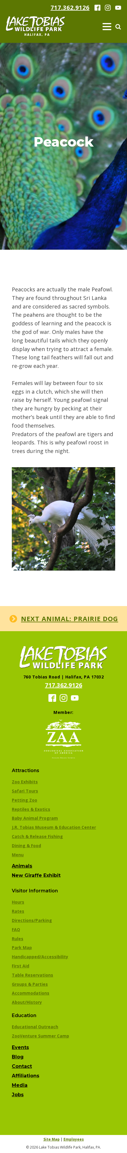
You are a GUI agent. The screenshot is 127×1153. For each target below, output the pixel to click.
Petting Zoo (24, 800)
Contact (22, 1066)
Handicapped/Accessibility (40, 956)
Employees (74, 1139)
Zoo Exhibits (25, 782)
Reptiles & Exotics (31, 809)
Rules (17, 938)
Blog (18, 1057)
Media (19, 1085)
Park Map (22, 947)
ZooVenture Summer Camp (40, 1036)
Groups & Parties (30, 984)
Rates (18, 911)
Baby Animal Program (35, 818)
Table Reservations (32, 975)
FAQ (16, 929)
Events (20, 1047)
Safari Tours (25, 791)
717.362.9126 (70, 8)
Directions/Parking (32, 920)
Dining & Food (26, 845)
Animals (22, 866)
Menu (18, 855)
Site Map (51, 1139)
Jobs (18, 1094)
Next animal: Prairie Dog (69, 618)
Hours (18, 902)
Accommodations (30, 993)
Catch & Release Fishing (37, 836)
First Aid (20, 966)
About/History (27, 1002)
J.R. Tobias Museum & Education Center (54, 827)
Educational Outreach (35, 1026)
